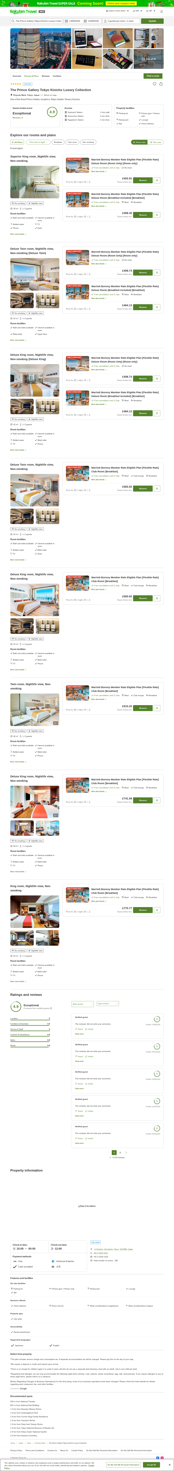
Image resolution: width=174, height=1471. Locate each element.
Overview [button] (17, 76)
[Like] (154, 84)
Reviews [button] (46, 76)
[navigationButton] (108, 1152)
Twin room (72, 142)
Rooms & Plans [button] (31, 76)
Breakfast (58, 142)
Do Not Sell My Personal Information (136, 1450)
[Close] (170, 1465)
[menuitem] (118, 11)
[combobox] (36, 21)
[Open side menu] (161, 11)
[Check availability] (157, 180)
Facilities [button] (57, 76)
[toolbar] (82, 21)
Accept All (151, 1465)
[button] (23, 11)
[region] (87, 1465)
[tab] (139, 142)
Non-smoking (88, 142)
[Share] (161, 83)
